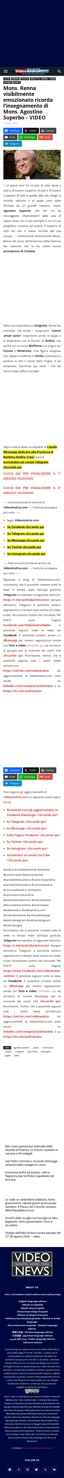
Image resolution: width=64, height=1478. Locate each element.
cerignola (19, 1051)
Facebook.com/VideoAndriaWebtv (27, 625)
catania (8, 1051)
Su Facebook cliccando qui (25, 527)
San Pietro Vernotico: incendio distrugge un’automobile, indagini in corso (31, 1162)
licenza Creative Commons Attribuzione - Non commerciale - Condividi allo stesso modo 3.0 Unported (32, 1400)
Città (6, 79)
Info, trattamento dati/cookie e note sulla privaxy (33, 1294)
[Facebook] (18, 1470)
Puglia (24, 79)
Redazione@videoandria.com (37, 1447)
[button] (5, 71)
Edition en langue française (32, 1314)
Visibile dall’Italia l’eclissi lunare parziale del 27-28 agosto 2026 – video (33, 1234)
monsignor (46, 1051)
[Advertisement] (32, 33)
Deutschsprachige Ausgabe (32, 1311)
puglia (8, 1055)
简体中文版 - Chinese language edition (32, 1332)
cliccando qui (35, 645)
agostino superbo (21, 1047)
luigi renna (32, 1051)
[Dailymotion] (10, 1470)
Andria (15, 79)
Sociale (7, 82)
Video (17, 82)
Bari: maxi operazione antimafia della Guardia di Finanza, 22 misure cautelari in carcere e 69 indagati (31, 1150)
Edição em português (32, 1308)
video (16, 1055)
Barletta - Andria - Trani (43, 79)
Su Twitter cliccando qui (24, 547)
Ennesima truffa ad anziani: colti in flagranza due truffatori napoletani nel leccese (29, 1176)
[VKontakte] (54, 1470)
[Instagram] (27, 1469)
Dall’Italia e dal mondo (21, 1192)
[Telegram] (36, 1470)
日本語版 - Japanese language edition (33, 1335)
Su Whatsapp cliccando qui (25, 540)
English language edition (33, 1301)
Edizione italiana (32, 1342)
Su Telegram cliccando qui (25, 534)
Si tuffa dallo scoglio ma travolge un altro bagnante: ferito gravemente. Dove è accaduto (31, 1221)
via (14, 986)
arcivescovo (48, 1047)
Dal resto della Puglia (20, 1139)
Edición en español (32, 1304)
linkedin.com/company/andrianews (28, 686)
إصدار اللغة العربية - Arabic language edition (32, 1339)
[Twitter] (45, 1470)
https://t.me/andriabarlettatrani (26, 600)
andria (36, 1047)
